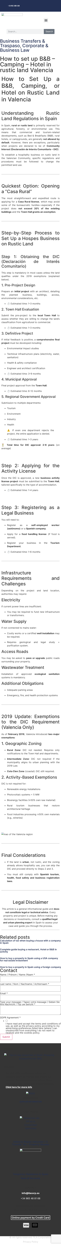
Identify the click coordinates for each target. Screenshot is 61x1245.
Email (4, 993)
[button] (46, 20)
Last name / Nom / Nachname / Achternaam (24, 984)
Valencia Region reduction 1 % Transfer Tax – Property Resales (30, 1143)
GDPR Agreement (10, 1017)
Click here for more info (19, 1087)
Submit (6, 1036)
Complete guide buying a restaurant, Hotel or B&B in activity (28, 950)
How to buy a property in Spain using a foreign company (30, 967)
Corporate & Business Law (24, 48)
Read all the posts (30, 1178)
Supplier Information (30, 1102)
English (45, 6)
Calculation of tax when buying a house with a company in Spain (30, 941)
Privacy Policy (30, 1241)
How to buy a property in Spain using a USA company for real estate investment (29, 959)
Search (49, 31)
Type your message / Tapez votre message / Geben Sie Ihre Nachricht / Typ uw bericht (30, 1003)
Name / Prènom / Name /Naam (17, 974)
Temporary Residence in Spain (30, 1174)
